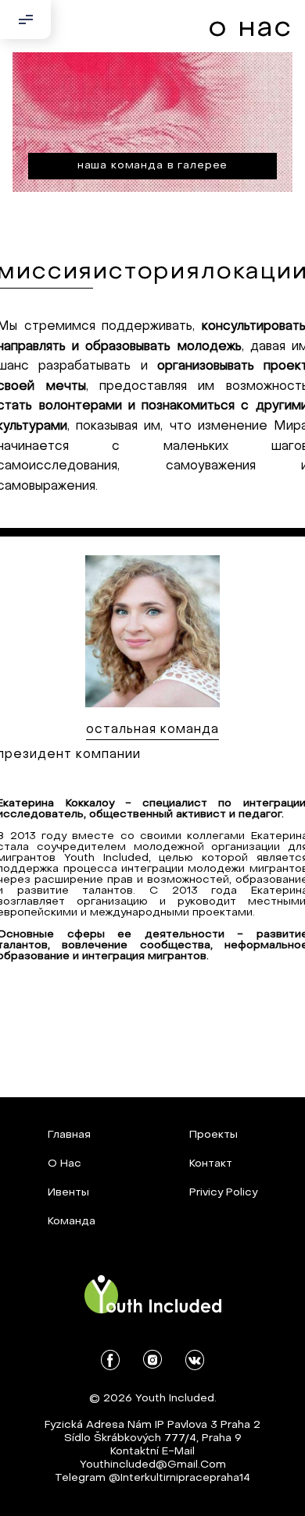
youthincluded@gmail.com (153, 1465)
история (147, 272)
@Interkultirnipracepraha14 (179, 1478)
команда (71, 1222)
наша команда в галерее (152, 166)
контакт (210, 1164)
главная (69, 1135)
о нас (64, 1164)
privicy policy (223, 1193)
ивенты (68, 1193)
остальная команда (152, 730)
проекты (213, 1135)
